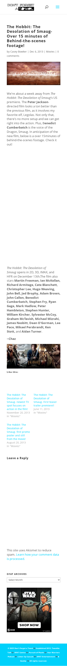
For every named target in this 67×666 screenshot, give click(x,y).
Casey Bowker (18, 51)
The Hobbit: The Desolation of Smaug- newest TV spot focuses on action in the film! (18, 402)
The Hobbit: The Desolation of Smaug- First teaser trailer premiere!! (45, 400)
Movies (50, 51)
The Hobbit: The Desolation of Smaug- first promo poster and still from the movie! (18, 432)
